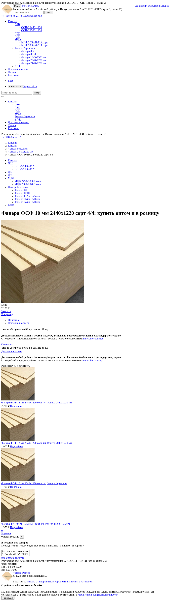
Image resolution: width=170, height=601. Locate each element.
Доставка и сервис (18, 69)
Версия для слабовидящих (152, 5)
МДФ (18, 39)
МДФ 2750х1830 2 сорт (34, 42)
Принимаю (8, 598)
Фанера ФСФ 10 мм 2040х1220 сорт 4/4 (23, 483)
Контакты (13, 75)
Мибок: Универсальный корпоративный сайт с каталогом (59, 581)
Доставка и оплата (18, 323)
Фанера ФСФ (29, 54)
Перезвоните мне (32, 15)
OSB (17, 24)
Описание (13, 320)
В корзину (7, 314)
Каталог (12, 21)
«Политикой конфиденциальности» (98, 594)
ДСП (17, 36)
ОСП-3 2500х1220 (31, 30)
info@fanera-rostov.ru (12, 557)
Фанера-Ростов (30, 5)
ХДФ (18, 66)
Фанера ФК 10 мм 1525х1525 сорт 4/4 (22, 523)
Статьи (12, 72)
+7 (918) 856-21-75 (11, 15)
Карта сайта (23, 86)
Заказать (6, 311)
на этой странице (93, 338)
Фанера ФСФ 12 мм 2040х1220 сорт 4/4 (23, 443)
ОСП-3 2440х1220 (31, 27)
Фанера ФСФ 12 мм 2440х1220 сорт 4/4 (23, 402)
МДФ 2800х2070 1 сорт (34, 45)
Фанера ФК (27, 51)
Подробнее (16, 406)
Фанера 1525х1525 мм (33, 57)
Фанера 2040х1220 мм (33, 60)
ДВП (17, 33)
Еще (10, 80)
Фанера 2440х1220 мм (33, 63)
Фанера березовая (25, 48)
